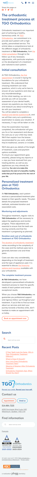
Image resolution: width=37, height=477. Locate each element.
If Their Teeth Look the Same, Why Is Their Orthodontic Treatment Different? (19, 354)
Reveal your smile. (17, 390)
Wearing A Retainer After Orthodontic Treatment (20, 367)
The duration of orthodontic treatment (18, 243)
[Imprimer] (3, 10)
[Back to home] (16, 387)
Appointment (9, 401)
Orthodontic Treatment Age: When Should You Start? (19, 372)
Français (5, 431)
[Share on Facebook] (5, 10)
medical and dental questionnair (15, 115)
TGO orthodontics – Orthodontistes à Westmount (16, 459)
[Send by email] (12, 10)
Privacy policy (25, 460)
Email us (22, 401)
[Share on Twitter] (8, 10)
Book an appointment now (15, 318)
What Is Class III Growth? (15, 359)
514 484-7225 (8, 406)
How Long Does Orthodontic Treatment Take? (17, 362)
